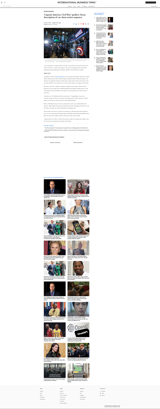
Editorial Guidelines (78, 142)
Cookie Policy (62, 399)
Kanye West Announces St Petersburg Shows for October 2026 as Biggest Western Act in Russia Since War (55, 319)
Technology (84, 6)
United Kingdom (83, 397)
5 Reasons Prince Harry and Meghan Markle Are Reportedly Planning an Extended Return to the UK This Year (54, 217)
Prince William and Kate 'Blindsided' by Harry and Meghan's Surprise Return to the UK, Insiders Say (54, 196)
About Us (61, 391)
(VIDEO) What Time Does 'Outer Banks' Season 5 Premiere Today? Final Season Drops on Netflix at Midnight (77, 298)
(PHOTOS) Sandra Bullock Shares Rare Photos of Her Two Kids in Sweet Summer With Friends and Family (77, 217)
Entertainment (91, 6)
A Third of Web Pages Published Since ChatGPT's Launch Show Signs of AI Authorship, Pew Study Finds (77, 339)
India (81, 393)
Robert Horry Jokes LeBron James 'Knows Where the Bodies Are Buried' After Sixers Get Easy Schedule (78, 278)
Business (70, 6)
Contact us (62, 393)
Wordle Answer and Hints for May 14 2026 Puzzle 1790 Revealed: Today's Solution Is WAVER (77, 380)
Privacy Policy (62, 397)
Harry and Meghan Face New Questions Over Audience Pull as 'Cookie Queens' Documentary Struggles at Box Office (54, 237)
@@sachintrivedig (57, 22)
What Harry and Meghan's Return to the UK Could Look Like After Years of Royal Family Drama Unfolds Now (54, 278)
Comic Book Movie (59, 76)
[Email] (86, 24)
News (74, 6)
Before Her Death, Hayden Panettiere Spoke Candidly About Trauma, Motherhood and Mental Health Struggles (54, 258)
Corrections (62, 401)
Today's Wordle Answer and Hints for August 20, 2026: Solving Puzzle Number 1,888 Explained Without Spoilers (78, 237)
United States (82, 399)
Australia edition (154, 6)
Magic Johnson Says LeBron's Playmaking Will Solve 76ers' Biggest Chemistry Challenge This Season (54, 339)
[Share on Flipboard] (81, 24)
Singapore (82, 395)
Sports (79, 6)
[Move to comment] (88, 24)
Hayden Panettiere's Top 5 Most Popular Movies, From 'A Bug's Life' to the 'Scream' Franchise (78, 258)
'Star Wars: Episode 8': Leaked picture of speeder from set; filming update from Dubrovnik (66, 128)
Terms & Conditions (63, 395)
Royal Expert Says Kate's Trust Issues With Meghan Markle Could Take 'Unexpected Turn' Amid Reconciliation (78, 196)
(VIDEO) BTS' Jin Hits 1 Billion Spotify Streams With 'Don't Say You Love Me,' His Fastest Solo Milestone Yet (78, 319)
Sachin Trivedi (48, 22)
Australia (81, 391)
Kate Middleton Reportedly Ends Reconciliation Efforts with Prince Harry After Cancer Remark (54, 360)
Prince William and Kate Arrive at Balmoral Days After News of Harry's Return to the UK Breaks (54, 298)
